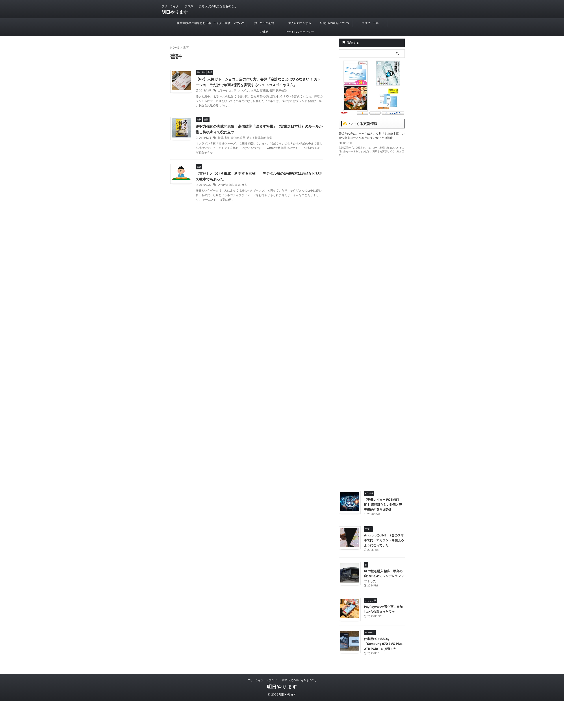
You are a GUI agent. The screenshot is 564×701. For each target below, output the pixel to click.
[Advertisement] (372, 323)
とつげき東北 (226, 184)
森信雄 (235, 137)
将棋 (220, 137)
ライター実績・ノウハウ (229, 23)
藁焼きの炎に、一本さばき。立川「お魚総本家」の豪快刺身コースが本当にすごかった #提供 (371, 135)
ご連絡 (264, 31)
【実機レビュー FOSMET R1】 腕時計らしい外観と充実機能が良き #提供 (383, 504)
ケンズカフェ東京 (248, 90)
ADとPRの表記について (335, 23)
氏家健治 (281, 90)
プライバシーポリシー (299, 31)
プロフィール (370, 23)
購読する (352, 43)
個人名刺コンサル (299, 23)
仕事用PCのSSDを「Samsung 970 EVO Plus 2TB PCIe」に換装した (383, 644)
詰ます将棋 (253, 137)
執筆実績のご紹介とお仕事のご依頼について (194, 24)
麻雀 (244, 184)
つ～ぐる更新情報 (363, 123)
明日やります (174, 12)
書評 (272, 90)
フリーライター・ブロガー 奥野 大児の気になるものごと (282, 680)
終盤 (242, 137)
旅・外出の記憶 (264, 23)
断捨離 (264, 90)
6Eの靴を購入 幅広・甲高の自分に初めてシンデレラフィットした (384, 576)
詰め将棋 (266, 137)
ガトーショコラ (227, 90)
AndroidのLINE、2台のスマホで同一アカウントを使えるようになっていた (384, 540)
